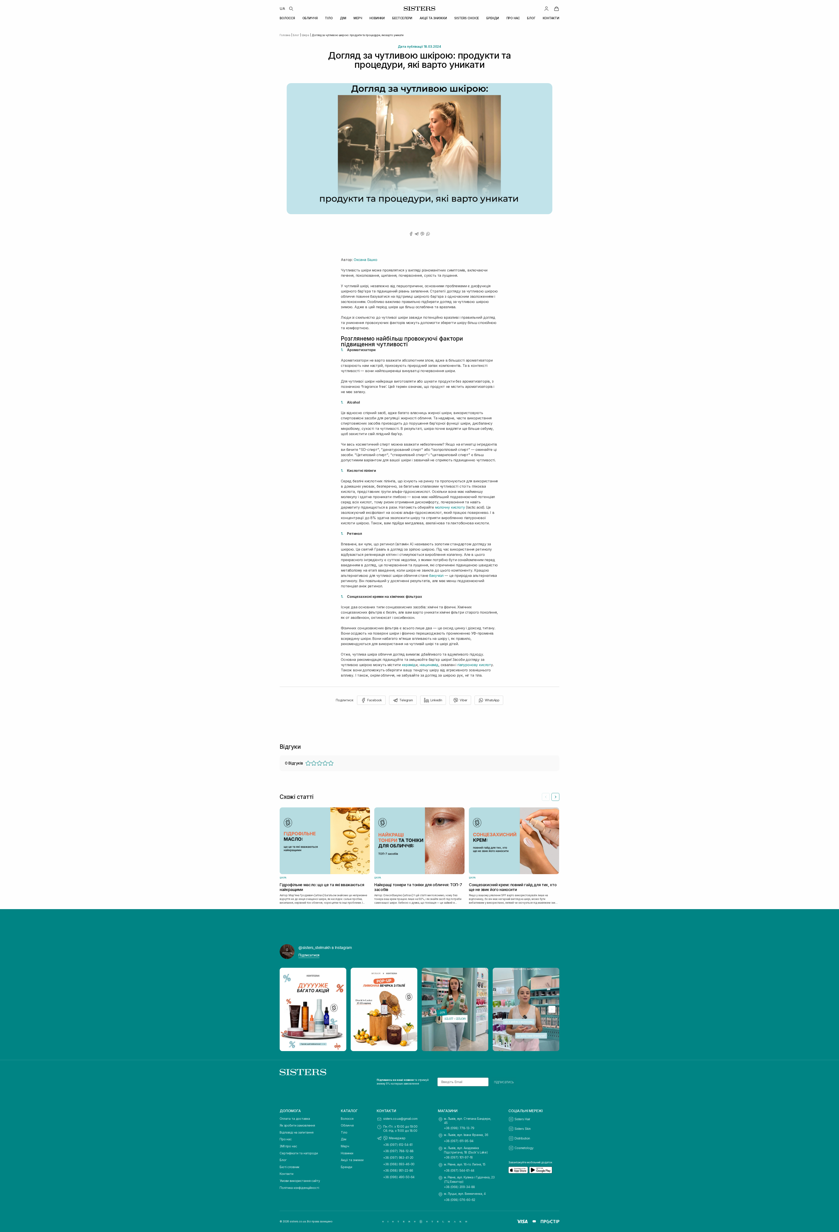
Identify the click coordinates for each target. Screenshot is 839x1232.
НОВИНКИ (377, 18)
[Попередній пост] (287, 1009)
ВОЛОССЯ (287, 18)
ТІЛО (329, 18)
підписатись (504, 1082)
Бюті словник (289, 1167)
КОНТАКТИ (551, 18)
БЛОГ (531, 18)
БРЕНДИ (492, 18)
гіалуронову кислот (473, 665)
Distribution (522, 1138)
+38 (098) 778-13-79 (459, 1128)
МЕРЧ (358, 18)
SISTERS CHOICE (466, 18)
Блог (283, 1160)
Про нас (286, 1139)
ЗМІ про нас (288, 1146)
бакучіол (436, 575)
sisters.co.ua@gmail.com (400, 1118)
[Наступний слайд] (555, 797)
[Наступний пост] (551, 1009)
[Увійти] (546, 8)
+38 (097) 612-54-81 (398, 1144)
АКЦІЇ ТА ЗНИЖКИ (433, 18)
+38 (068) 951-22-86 (398, 1170)
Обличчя (347, 1125)
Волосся (347, 1118)
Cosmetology (524, 1148)
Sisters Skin (523, 1128)
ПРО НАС (513, 18)
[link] (556, 8)
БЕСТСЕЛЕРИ (402, 18)
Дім (343, 1139)
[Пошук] (291, 8)
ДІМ (343, 18)
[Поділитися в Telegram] (416, 234)
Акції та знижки (352, 1160)
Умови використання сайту (300, 1181)
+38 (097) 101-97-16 (458, 1157)
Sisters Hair (522, 1119)
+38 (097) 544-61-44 (459, 1170)
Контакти (286, 1174)
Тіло (344, 1132)
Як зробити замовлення (297, 1125)
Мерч (345, 1146)
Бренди (346, 1167)
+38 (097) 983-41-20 (398, 1157)
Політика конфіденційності (299, 1188)
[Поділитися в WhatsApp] (428, 234)
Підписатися (308, 955)
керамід (408, 665)
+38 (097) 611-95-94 (458, 1141)
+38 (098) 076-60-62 (459, 1200)
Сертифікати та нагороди (299, 1153)
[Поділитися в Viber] (422, 234)
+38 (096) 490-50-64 (398, 1177)
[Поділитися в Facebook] (411, 234)
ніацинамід (429, 665)
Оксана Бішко (365, 259)
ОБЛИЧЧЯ (310, 18)
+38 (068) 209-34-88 (459, 1187)
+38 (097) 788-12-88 (398, 1151)
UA (282, 8)
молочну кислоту (449, 507)
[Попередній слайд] (546, 797)
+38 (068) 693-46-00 (398, 1164)
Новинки (347, 1153)
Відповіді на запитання (297, 1132)
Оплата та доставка (295, 1118)
